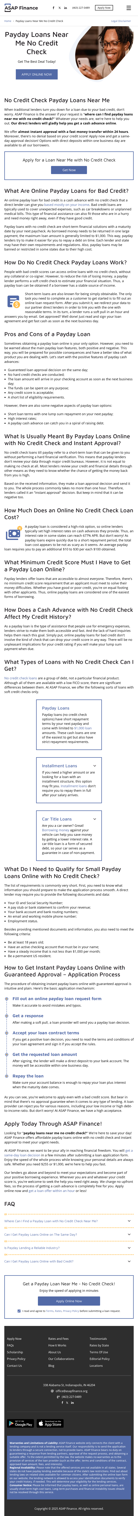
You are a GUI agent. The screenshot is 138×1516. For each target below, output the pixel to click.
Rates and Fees (58, 1339)
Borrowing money (55, 830)
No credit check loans (20, 678)
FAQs (10, 1345)
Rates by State (99, 1345)
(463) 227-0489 (81, 7)
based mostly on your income (66, 204)
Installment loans (74, 786)
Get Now (69, 170)
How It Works (57, 1345)
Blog (51, 1365)
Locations (96, 1365)
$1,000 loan (83, 728)
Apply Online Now (37, 74)
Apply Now (104, 7)
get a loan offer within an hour (52, 1191)
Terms (50, 1311)
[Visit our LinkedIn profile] (72, 1403)
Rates (58, 1311)
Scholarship (15, 1352)
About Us (54, 1352)
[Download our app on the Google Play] (20, 1424)
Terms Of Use (99, 1352)
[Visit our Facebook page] (62, 1403)
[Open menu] (127, 8)
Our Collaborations (61, 1359)
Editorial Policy (100, 1359)
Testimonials (98, 1339)
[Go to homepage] (21, 7)
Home (7, 21)
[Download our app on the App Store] (50, 1424)
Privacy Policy (71, 1311)
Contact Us (14, 1365)
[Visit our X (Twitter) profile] (67, 1403)
